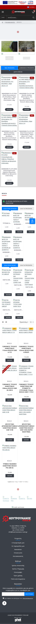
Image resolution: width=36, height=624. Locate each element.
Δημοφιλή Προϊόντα (26, 68)
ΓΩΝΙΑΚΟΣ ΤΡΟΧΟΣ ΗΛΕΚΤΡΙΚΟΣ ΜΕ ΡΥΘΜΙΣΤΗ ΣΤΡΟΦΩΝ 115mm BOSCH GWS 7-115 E (26, 388)
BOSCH (9, 343)
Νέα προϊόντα (9, 68)
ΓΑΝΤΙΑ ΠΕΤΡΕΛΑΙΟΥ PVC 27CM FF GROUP (7, 310)
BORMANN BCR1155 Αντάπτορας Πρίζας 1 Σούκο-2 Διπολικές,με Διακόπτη (7, 252)
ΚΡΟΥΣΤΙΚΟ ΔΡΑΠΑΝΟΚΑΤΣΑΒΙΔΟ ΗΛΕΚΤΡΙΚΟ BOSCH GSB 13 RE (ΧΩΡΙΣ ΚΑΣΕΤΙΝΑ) (26, 428)
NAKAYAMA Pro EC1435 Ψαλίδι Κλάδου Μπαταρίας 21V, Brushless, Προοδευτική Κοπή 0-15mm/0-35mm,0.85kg (9, 135)
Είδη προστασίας (10, 265)
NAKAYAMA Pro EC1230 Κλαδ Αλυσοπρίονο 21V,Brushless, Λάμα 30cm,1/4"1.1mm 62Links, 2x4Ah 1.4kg (26, 134)
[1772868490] (4, 603)
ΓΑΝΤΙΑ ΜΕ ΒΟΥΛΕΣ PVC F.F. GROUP (7, 280)
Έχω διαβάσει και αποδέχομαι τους (18, 598)
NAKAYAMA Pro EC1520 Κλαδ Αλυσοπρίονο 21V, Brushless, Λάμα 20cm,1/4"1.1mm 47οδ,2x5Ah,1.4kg (9, 97)
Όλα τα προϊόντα (26, 208)
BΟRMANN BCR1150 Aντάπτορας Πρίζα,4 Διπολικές (18, 224)
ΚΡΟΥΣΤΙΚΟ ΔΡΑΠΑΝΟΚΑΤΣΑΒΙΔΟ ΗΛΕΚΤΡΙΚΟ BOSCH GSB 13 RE (10, 427)
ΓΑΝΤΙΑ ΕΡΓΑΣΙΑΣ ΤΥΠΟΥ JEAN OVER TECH (18, 310)
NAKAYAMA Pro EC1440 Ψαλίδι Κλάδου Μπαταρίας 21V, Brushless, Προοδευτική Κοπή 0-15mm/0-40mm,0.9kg (26, 98)
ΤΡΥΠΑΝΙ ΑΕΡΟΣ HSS (7, 223)
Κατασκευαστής (10, 22)
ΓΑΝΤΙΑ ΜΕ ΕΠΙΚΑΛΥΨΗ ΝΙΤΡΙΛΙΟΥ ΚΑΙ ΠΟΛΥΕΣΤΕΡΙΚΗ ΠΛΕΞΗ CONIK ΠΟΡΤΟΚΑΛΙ (29, 287)
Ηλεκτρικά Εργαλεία (10, 208)
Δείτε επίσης (18, 72)
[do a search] (33, 17)
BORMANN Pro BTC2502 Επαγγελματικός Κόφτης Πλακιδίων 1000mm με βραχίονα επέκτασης (9, 172)
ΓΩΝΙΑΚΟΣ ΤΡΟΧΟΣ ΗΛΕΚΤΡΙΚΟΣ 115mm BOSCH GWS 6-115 (9, 349)
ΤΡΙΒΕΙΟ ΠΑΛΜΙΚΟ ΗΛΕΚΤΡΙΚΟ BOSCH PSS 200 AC (10, 466)
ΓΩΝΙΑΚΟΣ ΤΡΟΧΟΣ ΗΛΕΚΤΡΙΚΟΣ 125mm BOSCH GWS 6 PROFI (26, 349)
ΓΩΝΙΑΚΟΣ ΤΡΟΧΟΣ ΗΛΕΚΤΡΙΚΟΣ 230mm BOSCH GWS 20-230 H (9, 387)
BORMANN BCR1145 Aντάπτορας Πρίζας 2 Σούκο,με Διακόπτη (18, 250)
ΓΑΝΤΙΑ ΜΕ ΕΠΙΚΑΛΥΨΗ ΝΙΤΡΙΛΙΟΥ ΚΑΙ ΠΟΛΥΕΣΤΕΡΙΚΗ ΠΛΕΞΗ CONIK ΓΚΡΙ (18, 285)
